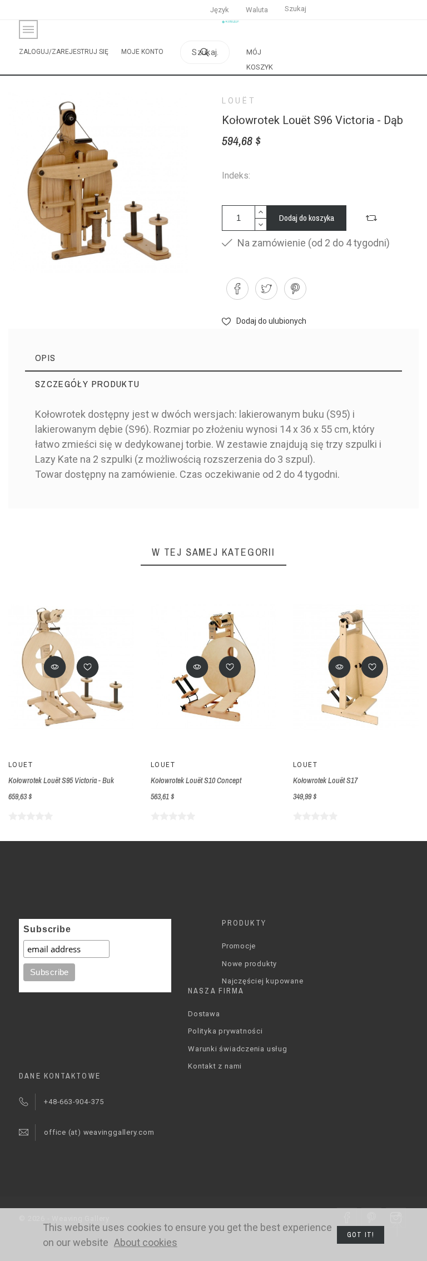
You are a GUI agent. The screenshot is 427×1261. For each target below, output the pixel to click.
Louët (239, 101)
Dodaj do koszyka (306, 218)
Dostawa (204, 1014)
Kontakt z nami (215, 1066)
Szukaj (295, 8)
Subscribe (47, 929)
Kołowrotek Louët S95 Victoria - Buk (61, 780)
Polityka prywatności (225, 1031)
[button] (55, 667)
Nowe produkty (249, 964)
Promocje (239, 946)
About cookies (145, 1242)
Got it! (360, 1234)
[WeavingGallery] (230, 21)
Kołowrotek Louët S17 (325, 780)
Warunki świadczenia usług (237, 1049)
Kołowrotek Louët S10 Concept (196, 780)
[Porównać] (371, 218)
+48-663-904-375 (74, 1101)
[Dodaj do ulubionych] (88, 667)
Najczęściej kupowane (263, 981)
